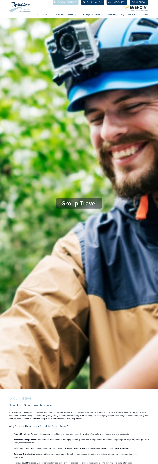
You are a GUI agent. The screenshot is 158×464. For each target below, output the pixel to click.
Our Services (42, 15)
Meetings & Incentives (91, 15)
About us (131, 15)
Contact (145, 15)
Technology (71, 15)
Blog (122, 15)
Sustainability (112, 15)
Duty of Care (59, 15)
